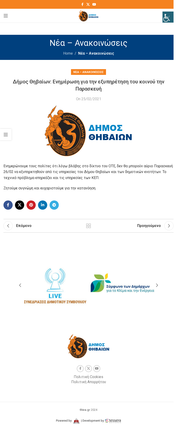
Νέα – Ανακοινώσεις (96, 53)
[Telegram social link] (54, 205)
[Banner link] (54, 283)
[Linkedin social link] (42, 205)
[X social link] (88, 4)
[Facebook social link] (82, 4)
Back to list (88, 225)
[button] (20, 285)
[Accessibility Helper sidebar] (168, 17)
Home (68, 53)
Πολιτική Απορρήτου (88, 382)
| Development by (92, 420)
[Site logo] (88, 15)
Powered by (64, 420)
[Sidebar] (6, 134)
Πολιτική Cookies (88, 377)
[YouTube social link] (94, 4)
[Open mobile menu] (5, 15)
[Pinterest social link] (31, 205)
